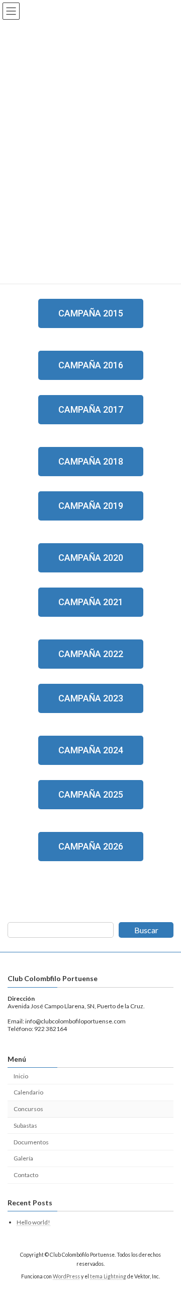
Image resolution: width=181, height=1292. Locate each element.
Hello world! (33, 1222)
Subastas (25, 1125)
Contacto (26, 1175)
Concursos (28, 1109)
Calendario (28, 1092)
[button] (90, 313)
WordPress (66, 1276)
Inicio (21, 1076)
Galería (23, 1158)
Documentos (31, 1142)
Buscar (146, 930)
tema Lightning (108, 1276)
